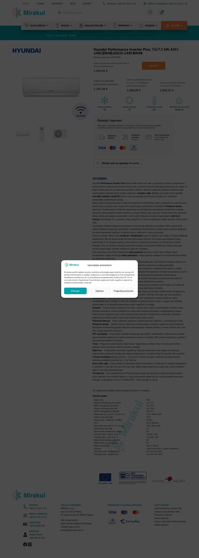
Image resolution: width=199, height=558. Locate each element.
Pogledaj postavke (123, 290)
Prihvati (75, 290)
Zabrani (99, 290)
